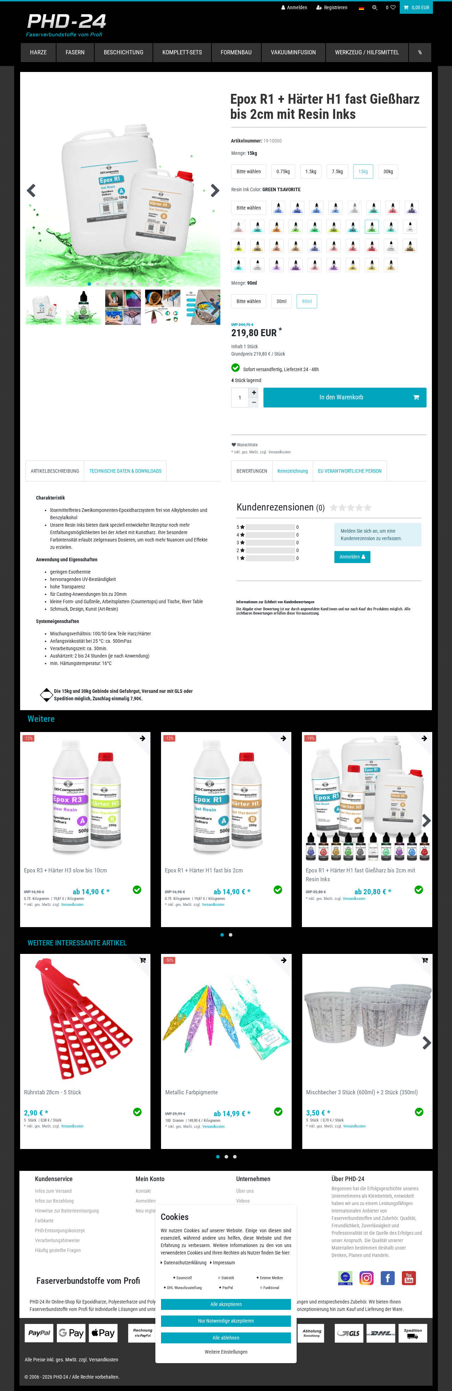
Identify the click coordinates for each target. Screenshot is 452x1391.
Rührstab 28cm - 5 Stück (52, 1092)
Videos (243, 1201)
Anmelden (146, 1201)
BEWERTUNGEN (252, 471)
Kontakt (143, 1191)
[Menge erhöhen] (253, 393)
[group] (85, 797)
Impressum (224, 1262)
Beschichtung (123, 52)
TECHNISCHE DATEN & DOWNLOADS (125, 471)
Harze (38, 52)
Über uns (245, 1191)
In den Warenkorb (341, 397)
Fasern (75, 52)
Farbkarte (44, 1220)
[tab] (54, 470)
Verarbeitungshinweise (57, 1240)
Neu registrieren (151, 1211)
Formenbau (236, 52)
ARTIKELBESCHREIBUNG (55, 471)
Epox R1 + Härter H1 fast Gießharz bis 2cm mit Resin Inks (360, 875)
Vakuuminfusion (293, 52)
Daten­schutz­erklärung (186, 1262)
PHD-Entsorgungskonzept (60, 1230)
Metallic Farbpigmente (191, 1092)
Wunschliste (247, 444)
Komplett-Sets (182, 52)
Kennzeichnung (293, 471)
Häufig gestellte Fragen (58, 1250)
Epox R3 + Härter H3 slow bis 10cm (65, 870)
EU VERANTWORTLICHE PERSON (350, 471)
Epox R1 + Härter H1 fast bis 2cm (204, 870)
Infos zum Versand (53, 1191)
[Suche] (375, 7)
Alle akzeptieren (226, 1304)
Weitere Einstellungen (226, 1352)
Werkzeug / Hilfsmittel (367, 52)
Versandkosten (279, 452)
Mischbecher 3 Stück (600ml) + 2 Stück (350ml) (362, 1092)
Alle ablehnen (226, 1338)
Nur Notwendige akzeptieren (226, 1321)
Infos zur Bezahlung (54, 1201)
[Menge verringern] (253, 402)
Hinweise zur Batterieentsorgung (67, 1211)
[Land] (361, 7)
